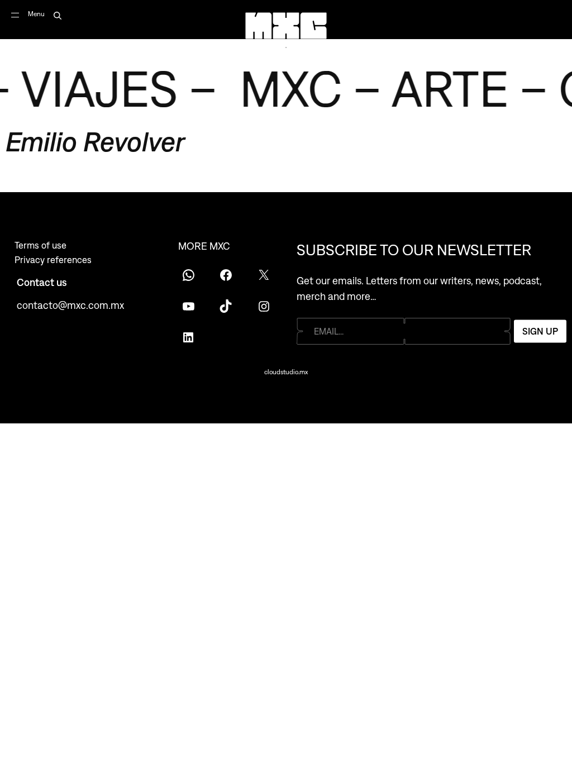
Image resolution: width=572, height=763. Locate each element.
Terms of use (40, 245)
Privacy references (53, 259)
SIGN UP (540, 331)
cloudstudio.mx (286, 372)
